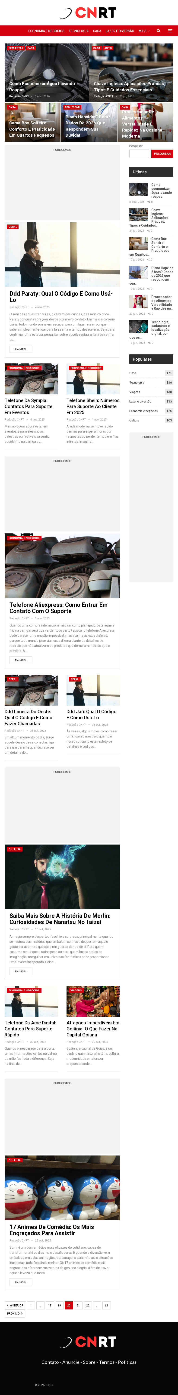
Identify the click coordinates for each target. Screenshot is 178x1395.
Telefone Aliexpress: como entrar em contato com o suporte (59, 608)
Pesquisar (136, 146)
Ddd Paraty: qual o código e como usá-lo (61, 296)
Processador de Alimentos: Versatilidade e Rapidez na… (162, 302)
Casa (97, 31)
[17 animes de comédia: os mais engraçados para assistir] (62, 1187)
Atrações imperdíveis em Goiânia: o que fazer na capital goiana (93, 1029)
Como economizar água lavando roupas (161, 190)
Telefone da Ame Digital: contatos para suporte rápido (30, 1029)
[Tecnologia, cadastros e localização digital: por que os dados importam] (138, 326)
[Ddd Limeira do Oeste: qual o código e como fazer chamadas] (31, 690)
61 (106, 1305)
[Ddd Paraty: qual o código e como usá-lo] (62, 254)
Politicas (127, 1362)
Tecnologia (79, 31)
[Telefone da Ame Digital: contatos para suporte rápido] (31, 1001)
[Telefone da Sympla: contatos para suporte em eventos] (31, 378)
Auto (108, 48)
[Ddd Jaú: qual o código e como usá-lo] (93, 690)
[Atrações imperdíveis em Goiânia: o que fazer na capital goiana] (93, 1001)
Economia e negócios (46, 31)
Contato (50, 1362)
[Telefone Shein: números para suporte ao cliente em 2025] (93, 378)
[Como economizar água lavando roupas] (46, 72)
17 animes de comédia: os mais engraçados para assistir (52, 1230)
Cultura (15, 849)
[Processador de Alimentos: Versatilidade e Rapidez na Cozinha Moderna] (138, 301)
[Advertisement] (62, 185)
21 (78, 1305)
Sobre (89, 1362)
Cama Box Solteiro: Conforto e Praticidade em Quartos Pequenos (32, 129)
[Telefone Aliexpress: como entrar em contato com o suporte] (62, 565)
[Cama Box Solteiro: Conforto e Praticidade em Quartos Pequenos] (138, 243)
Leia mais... (21, 349)
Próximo (13, 1313)
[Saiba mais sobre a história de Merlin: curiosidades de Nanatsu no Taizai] (62, 877)
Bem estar (16, 48)
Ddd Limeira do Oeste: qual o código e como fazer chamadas (28, 717)
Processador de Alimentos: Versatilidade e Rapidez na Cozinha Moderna (142, 124)
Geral (13, 226)
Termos (106, 1362)
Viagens (76, 990)
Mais (142, 31)
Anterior (16, 1305)
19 (59, 1305)
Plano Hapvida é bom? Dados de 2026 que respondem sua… (151, 275)
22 (87, 1305)
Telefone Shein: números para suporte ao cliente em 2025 (93, 406)
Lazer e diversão (120, 31)
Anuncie (70, 1362)
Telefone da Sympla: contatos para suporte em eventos (28, 406)
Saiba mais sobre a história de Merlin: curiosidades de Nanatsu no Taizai (60, 919)
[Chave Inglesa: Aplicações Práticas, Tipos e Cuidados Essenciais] (131, 72)
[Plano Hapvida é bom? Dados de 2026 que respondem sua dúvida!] (138, 272)
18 (49, 1305)
